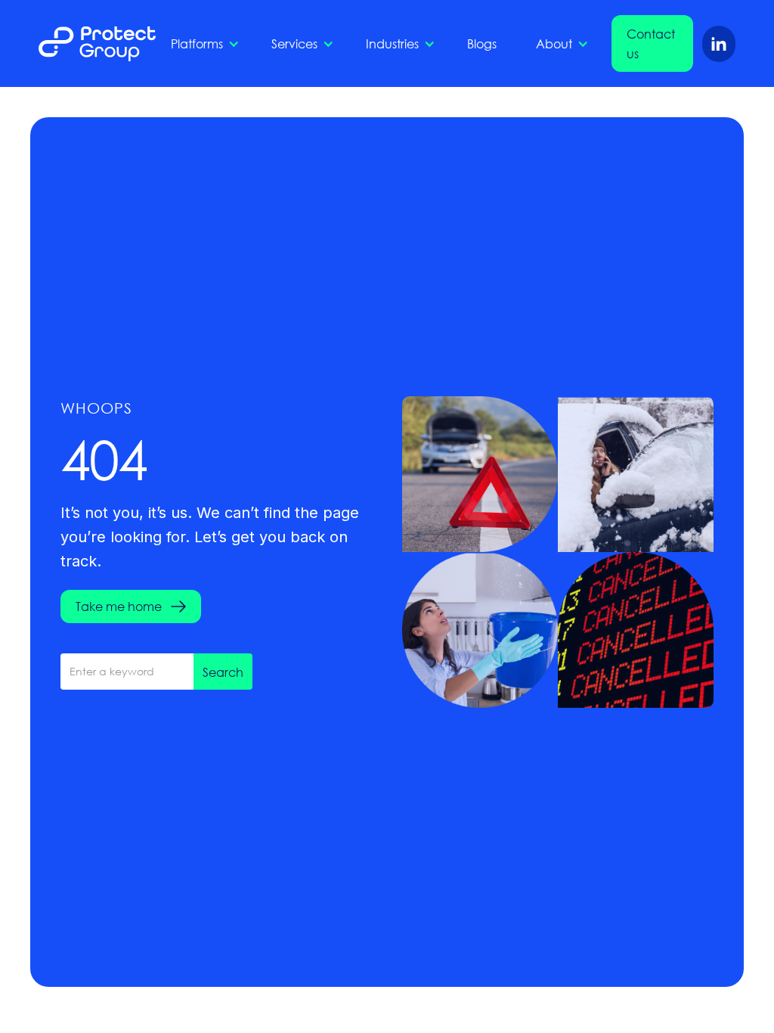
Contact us (651, 43)
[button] (201, 44)
